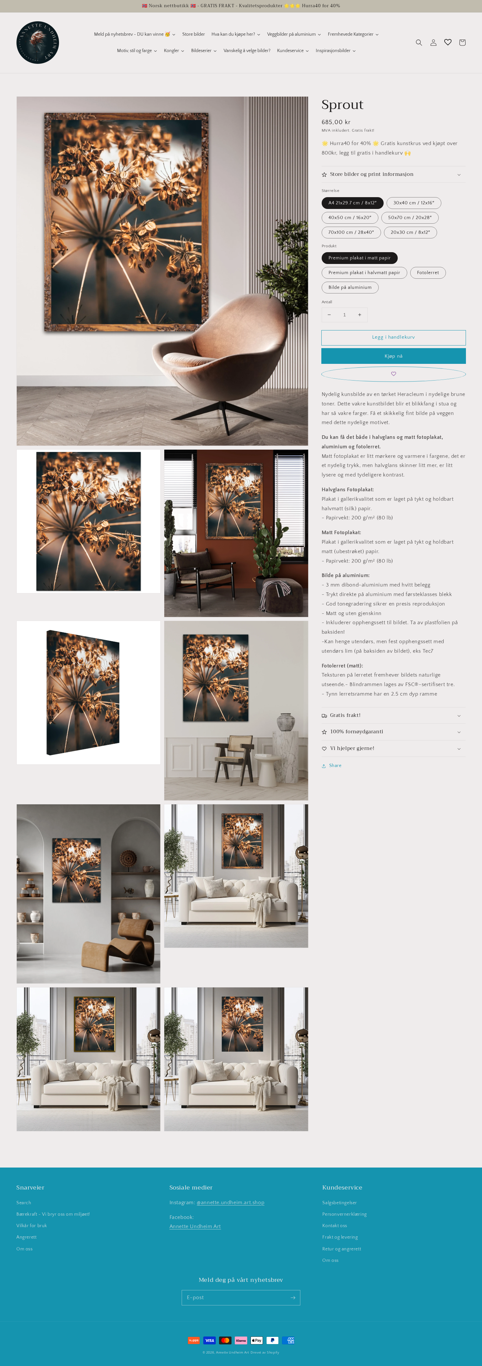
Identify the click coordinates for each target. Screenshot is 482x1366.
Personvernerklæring (344, 1214)
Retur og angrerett (341, 1249)
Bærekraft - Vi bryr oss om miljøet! (53, 1214)
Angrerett (26, 1237)
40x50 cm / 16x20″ (350, 217)
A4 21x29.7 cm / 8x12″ (353, 203)
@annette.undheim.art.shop (230, 1203)
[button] (419, 42)
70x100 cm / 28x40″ (351, 232)
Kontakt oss (334, 1225)
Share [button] (335, 765)
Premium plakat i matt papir (360, 258)
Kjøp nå (394, 356)
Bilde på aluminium (350, 287)
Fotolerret (428, 272)
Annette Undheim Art (195, 1226)
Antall (327, 302)
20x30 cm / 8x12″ (410, 232)
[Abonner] (293, 1297)
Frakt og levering (340, 1237)
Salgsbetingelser (339, 1203)
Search (23, 1203)
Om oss (24, 1249)
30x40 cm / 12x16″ (413, 203)
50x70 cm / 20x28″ (410, 217)
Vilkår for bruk (31, 1225)
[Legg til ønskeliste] (394, 374)
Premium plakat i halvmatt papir (364, 272)
